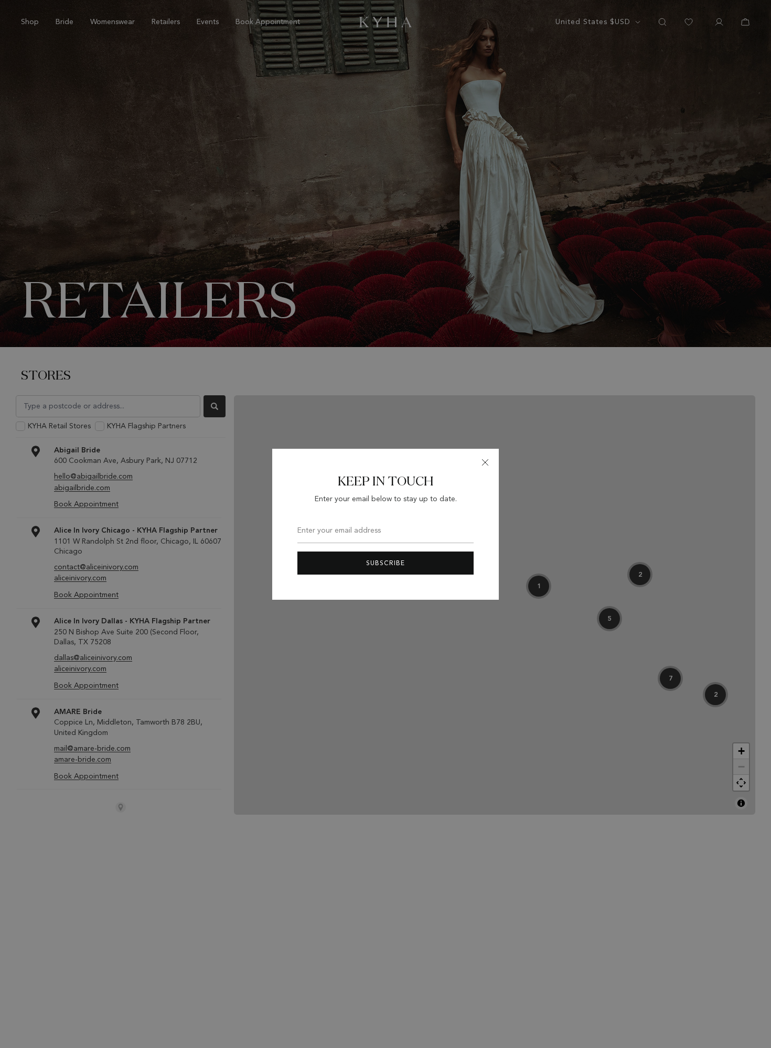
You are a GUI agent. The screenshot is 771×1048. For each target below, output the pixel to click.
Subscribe (385, 563)
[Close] (485, 462)
